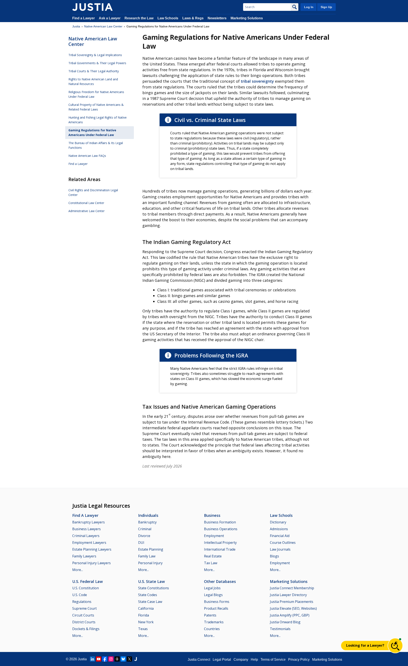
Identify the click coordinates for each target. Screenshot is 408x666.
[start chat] (395, 645)
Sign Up (326, 7)
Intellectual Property (220, 542)
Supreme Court (84, 608)
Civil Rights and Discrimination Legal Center (93, 192)
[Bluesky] (123, 659)
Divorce (144, 535)
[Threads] (117, 659)
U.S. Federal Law (87, 581)
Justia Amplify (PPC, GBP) (289, 615)
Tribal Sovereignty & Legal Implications (95, 55)
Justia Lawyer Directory (288, 594)
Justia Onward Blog (285, 622)
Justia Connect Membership (292, 588)
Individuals (148, 515)
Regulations (81, 601)
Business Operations (220, 529)
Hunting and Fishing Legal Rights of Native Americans (97, 119)
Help (254, 659)
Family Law (146, 556)
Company (241, 659)
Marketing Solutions (247, 18)
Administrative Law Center (86, 211)
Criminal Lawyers (85, 535)
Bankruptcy (147, 522)
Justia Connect (199, 659)
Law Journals (280, 549)
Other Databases (220, 581)
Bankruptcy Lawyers (88, 522)
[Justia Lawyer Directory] (135, 659)
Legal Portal (222, 659)
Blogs (274, 556)
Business (212, 515)
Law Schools (167, 18)
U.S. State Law (151, 581)
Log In (308, 7)
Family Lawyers (84, 556)
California (146, 608)
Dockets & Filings (85, 628)
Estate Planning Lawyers (91, 549)
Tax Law (210, 563)
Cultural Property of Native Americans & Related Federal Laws (96, 107)
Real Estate (213, 556)
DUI (141, 542)
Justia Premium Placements (291, 601)
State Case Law (150, 601)
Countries (212, 628)
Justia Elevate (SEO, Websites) (293, 608)
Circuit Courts (83, 615)
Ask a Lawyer (110, 18)
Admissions (279, 529)
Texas (143, 628)
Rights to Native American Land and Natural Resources (93, 81)
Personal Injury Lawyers (91, 563)
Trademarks (214, 622)
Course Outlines (283, 542)
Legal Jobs (212, 588)
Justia (76, 26)
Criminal (144, 529)
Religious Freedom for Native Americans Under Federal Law (96, 94)
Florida (143, 615)
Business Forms (216, 601)
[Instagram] (110, 659)
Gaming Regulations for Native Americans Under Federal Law (92, 132)
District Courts (83, 622)
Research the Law (139, 18)
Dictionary (278, 522)
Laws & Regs (193, 18)
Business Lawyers (86, 529)
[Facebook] (104, 659)
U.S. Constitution (85, 588)
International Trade (219, 549)
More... (77, 569)
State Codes (147, 594)
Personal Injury (150, 563)
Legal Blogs (213, 594)
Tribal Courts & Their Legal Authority (93, 71)
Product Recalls (216, 608)
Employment (214, 535)
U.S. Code (79, 594)
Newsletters (217, 18)
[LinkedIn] (92, 659)
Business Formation (220, 522)
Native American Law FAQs (87, 156)
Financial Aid (279, 535)
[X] (129, 659)
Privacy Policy (299, 659)
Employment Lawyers (89, 542)
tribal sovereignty (257, 81)
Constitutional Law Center (86, 203)
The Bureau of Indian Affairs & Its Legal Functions (95, 145)
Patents (210, 615)
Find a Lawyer (83, 18)
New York (146, 622)
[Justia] (92, 7)
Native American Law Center (103, 26)
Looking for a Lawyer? (365, 645)
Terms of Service (273, 659)
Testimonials (280, 628)
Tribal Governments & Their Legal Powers (97, 63)
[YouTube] (98, 659)
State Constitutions (153, 588)
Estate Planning (150, 549)
